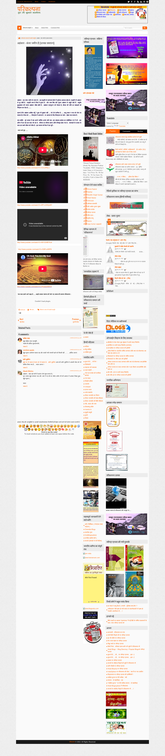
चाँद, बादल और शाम (90, 404)
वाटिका (87, 346)
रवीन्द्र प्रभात (91, 212)
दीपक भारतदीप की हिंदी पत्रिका (94, 401)
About (36, 1)
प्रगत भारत (88, 389)
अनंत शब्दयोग (88, 392)
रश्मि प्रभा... (32, 309)
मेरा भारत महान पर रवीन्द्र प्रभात (117, 641)
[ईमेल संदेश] (19, 313)
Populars (113, 131)
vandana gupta (28, 350)
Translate (122, 126)
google (134, 2)
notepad (87, 387)
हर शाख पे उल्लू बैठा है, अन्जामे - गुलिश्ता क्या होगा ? (122, 606)
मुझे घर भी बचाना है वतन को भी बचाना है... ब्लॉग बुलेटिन (39, 362)
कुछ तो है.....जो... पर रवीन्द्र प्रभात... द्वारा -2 (121, 657)
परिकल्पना (111, 10)
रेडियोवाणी (88, 364)
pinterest (147, 2)
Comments (126, 131)
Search (145, 27)
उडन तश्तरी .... (89, 370)
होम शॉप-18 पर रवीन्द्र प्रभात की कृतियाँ (119, 375)
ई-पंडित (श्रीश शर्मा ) (91, 538)
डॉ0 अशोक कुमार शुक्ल (93, 206)
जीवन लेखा (118, 256)
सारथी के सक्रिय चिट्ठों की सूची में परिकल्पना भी (122, 663)
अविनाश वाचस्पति (92, 204)
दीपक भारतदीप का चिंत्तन (92, 395)
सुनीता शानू (90, 218)
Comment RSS (55, 27)
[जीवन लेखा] (110, 259)
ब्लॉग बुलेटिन (26, 359)
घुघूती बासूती (88, 412)
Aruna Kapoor (92, 189)
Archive (140, 131)
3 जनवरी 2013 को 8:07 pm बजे (75, 370)
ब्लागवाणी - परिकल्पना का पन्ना (116, 632)
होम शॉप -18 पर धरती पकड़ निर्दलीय (118, 372)
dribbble (144, 2)
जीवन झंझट (118, 267)
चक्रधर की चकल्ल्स (91, 367)
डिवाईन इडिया (89, 381)
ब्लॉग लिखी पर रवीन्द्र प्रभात (116, 666)
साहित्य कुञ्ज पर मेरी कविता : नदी (117, 677)
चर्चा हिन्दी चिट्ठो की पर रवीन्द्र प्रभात (119, 635)
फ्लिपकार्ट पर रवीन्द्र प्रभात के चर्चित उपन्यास (121, 356)
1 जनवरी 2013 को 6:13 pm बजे (75, 338)
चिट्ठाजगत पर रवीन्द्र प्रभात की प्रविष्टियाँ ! (120, 674)
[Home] (19, 38)
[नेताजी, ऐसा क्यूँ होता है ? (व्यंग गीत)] (126, 228)
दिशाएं (86, 418)
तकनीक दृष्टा (88, 532)
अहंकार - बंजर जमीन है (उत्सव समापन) (35, 43)
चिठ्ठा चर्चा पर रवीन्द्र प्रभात (115, 644)
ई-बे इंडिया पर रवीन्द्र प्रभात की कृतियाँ (119, 348)
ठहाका (86, 337)
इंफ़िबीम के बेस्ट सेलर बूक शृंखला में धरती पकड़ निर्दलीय (123, 342)
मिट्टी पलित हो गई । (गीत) (122, 278)
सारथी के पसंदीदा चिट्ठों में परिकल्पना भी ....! (121, 689)
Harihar (89, 192)
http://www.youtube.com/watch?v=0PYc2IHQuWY (34, 205)
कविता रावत (26, 338)
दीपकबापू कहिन (89, 407)
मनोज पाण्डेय (90, 209)
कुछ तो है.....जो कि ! (91, 361)
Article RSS (44, 27)
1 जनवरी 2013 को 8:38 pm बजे (75, 359)
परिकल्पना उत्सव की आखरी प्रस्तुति (47, 309)
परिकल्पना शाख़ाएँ (27, 27)
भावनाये (87, 384)
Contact (43, 1)
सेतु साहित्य (88, 349)
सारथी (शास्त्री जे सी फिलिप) (93, 541)
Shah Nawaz (91, 198)
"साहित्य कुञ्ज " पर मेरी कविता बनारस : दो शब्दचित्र (123, 683)
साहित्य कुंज (88, 352)
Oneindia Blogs (90, 529)
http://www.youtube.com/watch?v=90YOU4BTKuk (34, 242)
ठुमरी (86, 415)
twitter (128, 2)
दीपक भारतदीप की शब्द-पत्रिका (94, 398)
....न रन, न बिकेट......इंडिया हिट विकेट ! (127, 177)
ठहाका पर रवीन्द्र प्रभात (115, 660)
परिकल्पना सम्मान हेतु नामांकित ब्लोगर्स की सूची (128, 137)
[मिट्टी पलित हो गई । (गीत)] (110, 281)
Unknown (90, 201)
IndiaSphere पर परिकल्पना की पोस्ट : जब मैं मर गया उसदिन (125, 672)
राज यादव (87, 378)
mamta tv (88, 409)
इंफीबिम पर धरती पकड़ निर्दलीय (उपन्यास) (119, 345)
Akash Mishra (28, 371)
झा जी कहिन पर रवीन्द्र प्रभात (116, 638)
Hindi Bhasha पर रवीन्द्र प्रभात (117, 669)
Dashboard (52, 1)
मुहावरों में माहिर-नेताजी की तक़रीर (124, 246)
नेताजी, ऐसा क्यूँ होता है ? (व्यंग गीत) (116, 240)
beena (89, 221)
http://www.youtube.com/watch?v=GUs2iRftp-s (33, 168)
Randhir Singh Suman (95, 195)
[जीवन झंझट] (110, 270)
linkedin (141, 2)
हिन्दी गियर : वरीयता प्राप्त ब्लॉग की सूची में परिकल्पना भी (124, 646)
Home (19, 28)
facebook (131, 2)
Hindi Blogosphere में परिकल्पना (118, 686)
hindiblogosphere (91, 535)
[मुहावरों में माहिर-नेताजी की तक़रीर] (110, 249)
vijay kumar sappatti (94, 224)
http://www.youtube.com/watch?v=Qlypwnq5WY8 (34, 286)
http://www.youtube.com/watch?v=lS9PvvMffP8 (35, 249)
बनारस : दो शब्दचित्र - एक (115, 680)
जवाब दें (25, 346)
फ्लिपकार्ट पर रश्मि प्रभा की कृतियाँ (117, 359)
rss (138, 2)
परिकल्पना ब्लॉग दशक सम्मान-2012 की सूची (127, 164)
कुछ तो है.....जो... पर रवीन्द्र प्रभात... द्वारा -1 (121, 654)
